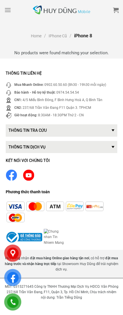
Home (36, 36)
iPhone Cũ (58, 36)
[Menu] (7, 10)
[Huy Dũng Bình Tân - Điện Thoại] (61, 10)
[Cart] (116, 10)
